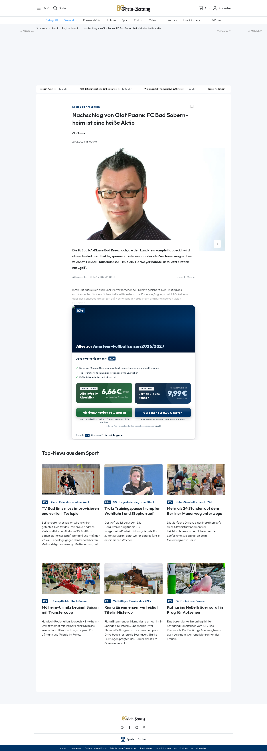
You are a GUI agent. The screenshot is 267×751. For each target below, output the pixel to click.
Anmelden (225, 8)
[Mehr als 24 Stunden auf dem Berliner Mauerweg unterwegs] (196, 479)
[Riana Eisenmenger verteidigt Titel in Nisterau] (133, 578)
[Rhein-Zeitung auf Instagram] (137, 727)
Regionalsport (70, 28)
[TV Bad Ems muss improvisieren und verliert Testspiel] (71, 479)
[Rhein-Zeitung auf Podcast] (144, 727)
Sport (55, 28)
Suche (62, 8)
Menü (45, 8)
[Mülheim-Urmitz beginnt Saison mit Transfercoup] (71, 578)
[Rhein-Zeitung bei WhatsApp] (122, 727)
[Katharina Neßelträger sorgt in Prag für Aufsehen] (196, 578)
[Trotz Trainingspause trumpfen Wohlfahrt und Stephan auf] (133, 479)
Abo (207, 8)
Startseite (42, 28)
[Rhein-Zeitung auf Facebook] (129, 727)
